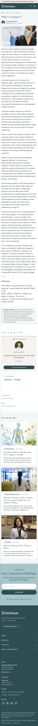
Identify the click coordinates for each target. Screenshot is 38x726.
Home (2, 12)
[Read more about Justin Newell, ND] (3, 22)
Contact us (4, 680)
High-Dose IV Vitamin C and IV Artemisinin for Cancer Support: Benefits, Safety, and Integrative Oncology (18, 500)
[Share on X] (11, 332)
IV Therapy (17, 379)
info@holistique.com (7, 684)
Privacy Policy (16, 723)
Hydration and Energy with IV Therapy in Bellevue (17, 546)
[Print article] (20, 332)
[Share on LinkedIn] (14, 332)
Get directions (5, 672)
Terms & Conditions (6, 723)
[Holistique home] (8, 6)
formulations (14, 269)
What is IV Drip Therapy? (20, 264)
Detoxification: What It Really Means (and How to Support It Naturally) (17, 453)
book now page (28, 272)
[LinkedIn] (11, 703)
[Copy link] (17, 332)
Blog (8, 12)
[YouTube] (16, 703)
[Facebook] (3, 703)
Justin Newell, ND (11, 21)
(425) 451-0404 (6, 682)
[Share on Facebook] (8, 332)
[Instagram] (7, 703)
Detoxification (8, 379)
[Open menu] (35, 6)
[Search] (30, 6)
